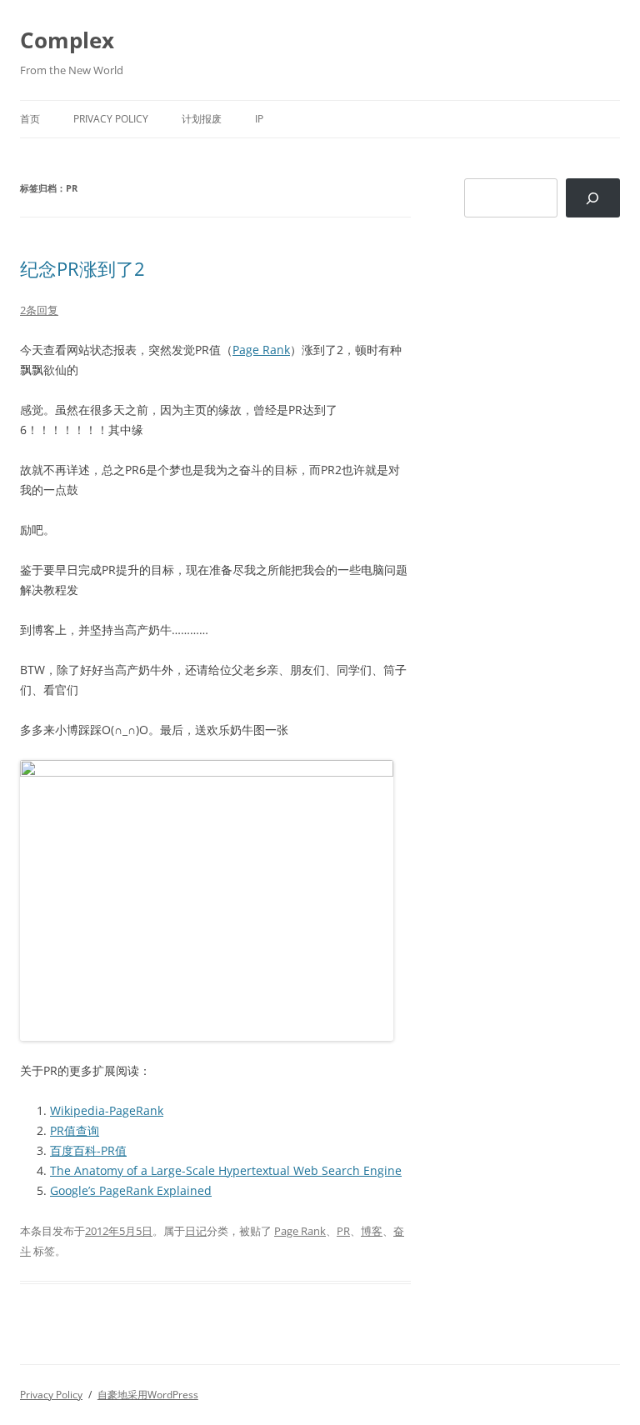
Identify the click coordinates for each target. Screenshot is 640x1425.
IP (259, 119)
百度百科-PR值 (88, 1150)
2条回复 (39, 310)
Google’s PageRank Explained (131, 1190)
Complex (67, 40)
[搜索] (593, 198)
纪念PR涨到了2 (82, 268)
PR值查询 (74, 1130)
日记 (196, 1230)
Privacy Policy (110, 119)
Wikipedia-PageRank (106, 1110)
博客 (371, 1230)
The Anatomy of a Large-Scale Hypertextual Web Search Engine (226, 1170)
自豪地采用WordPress (148, 1395)
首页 (30, 119)
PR (343, 1230)
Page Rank (261, 350)
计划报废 (202, 119)
